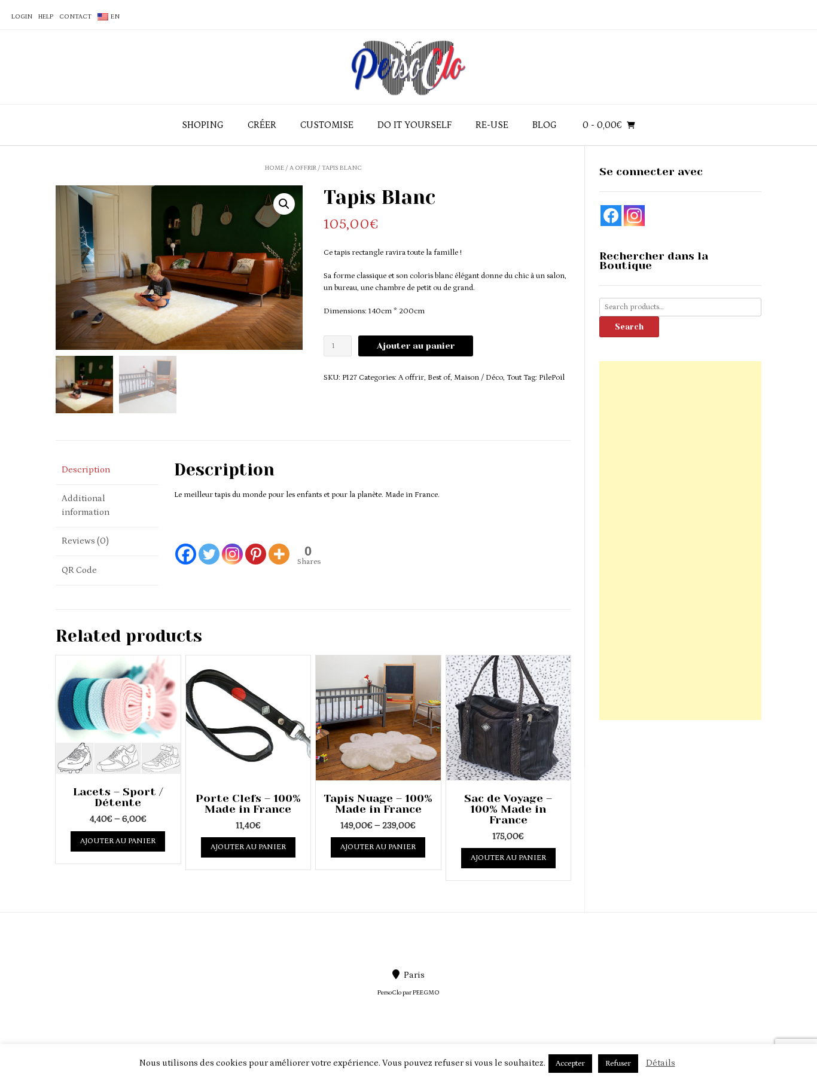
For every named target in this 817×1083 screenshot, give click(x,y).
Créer (262, 125)
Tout (514, 377)
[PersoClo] (408, 67)
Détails (660, 1063)
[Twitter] (209, 547)
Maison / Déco (478, 377)
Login (21, 16)
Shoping (203, 125)
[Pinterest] (255, 547)
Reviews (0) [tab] (85, 541)
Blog (544, 125)
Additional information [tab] (85, 505)
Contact (75, 16)
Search (629, 326)
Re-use (491, 125)
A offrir (302, 168)
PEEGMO (426, 992)
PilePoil (552, 377)
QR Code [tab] (79, 570)
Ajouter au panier (416, 345)
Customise (326, 125)
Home (274, 168)
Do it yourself (414, 125)
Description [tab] (86, 470)
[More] (279, 547)
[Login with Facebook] (610, 215)
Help (45, 16)
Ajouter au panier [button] (248, 847)
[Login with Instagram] (634, 215)
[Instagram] (232, 547)
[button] (284, 204)
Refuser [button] (618, 1063)
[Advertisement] (680, 540)
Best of (439, 377)
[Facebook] (185, 547)
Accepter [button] (570, 1063)
